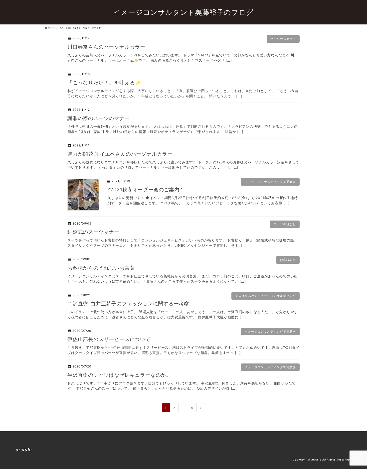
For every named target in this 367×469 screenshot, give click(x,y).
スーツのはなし (284, 224)
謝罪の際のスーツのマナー (98, 118)
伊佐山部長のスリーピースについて (109, 339)
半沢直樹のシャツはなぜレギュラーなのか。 (119, 375)
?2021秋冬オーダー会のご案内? (144, 190)
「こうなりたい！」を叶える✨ (104, 83)
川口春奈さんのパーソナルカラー (106, 47)
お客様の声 (288, 260)
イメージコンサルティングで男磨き (270, 182)
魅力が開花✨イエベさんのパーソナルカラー (120, 154)
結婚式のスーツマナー (93, 232)
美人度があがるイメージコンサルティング (265, 296)
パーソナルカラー (283, 39)
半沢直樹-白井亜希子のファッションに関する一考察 (128, 304)
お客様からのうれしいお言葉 (101, 268)
